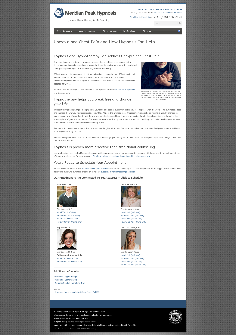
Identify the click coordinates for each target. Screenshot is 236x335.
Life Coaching (129, 31)
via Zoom (85, 168)
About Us (146, 31)
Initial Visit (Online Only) (67, 218)
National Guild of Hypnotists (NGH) (70, 283)
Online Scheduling (64, 31)
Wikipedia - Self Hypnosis (66, 279)
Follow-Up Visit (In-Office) (68, 215)
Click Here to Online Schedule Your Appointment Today (75, 328)
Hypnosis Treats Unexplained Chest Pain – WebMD (77, 292)
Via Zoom (167, 12)
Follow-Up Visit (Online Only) (69, 222)
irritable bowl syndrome (124, 89)
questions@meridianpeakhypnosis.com (118, 171)
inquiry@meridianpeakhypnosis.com (82, 322)
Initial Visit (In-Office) (66, 212)
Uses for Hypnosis (87, 31)
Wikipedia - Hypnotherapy (66, 276)
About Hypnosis (109, 31)
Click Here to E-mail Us (140, 17)
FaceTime (178, 12)
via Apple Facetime (100, 168)
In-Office (158, 12)
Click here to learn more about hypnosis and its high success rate (121, 156)
